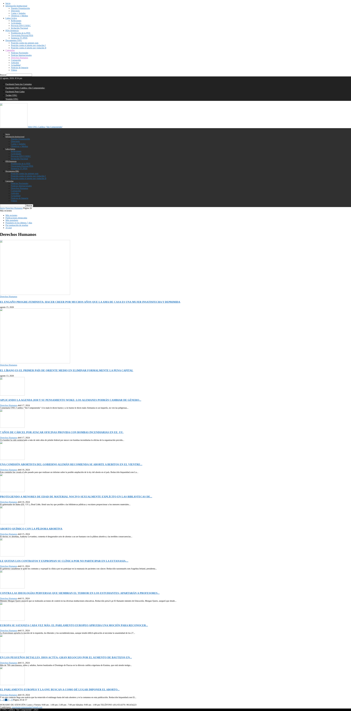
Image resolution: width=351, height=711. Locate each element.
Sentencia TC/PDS (19, 38)
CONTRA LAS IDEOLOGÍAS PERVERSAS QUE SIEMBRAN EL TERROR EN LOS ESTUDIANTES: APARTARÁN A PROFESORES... (80, 593)
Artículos (15, 62)
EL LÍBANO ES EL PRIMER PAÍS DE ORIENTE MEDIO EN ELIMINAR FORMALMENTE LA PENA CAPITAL (66, 370)
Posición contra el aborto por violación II (28, 48)
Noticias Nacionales (19, 53)
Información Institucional (16, 6)
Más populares (11, 220)
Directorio (15, 11)
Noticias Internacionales (21, 55)
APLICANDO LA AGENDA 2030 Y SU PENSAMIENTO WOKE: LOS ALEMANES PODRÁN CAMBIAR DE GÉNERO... (70, 400)
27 (8, 700)
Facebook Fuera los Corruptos (18, 84)
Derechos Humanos (19, 58)
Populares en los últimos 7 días (18, 223)
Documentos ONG (13, 40)
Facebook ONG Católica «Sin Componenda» (25, 88)
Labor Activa (11, 18)
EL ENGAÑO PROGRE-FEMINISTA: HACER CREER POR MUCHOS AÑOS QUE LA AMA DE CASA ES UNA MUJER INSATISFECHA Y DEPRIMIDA (90, 301)
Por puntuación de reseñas (16, 225)
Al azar (8, 228)
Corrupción (16, 60)
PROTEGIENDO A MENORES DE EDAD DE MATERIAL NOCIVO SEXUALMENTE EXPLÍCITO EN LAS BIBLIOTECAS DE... (76, 496)
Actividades (16, 23)
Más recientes (11, 215)
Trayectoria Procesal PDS (22, 35)
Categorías (10, 50)
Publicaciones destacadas (16, 218)
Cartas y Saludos (18, 13)
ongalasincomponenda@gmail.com (27, 707)
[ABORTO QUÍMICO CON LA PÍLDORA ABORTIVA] (12, 523)
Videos (14, 70)
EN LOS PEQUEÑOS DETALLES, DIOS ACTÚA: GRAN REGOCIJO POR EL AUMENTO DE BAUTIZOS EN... (66, 657)
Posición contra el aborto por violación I (28, 45)
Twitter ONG (11, 95)
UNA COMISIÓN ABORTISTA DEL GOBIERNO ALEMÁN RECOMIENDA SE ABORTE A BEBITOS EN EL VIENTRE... (71, 464)
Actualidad (15, 65)
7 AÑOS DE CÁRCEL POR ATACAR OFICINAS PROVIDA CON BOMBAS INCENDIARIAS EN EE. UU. (62, 432)
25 (4, 700)
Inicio (7, 3)
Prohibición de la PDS (20, 33)
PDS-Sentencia (12, 30)
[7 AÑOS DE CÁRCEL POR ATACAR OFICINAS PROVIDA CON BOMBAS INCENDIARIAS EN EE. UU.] (12, 427)
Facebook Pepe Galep (15, 91)
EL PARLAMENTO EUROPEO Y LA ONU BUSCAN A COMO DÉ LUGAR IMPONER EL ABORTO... (60, 689)
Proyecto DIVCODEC (21, 25)
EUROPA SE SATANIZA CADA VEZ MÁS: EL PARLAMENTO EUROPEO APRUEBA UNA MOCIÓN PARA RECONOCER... (74, 625)
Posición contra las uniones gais (24, 43)
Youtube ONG (11, 99)
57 (12, 700)
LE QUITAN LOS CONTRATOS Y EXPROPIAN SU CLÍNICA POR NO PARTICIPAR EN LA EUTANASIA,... (64, 561)
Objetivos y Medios (19, 16)
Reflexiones (16, 20)
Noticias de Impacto (19, 67)
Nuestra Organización (20, 8)
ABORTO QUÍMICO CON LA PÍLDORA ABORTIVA (31, 528)
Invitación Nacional (19, 28)
